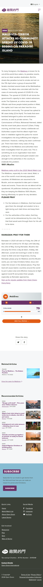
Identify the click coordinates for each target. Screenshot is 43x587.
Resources (5, 530)
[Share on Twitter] (18, 342)
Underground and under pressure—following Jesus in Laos (13, 425)
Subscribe (9, 488)
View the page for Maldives (11, 381)
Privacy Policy (36, 575)
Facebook (29, 508)
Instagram (29, 511)
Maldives (24, 71)
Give (3, 536)
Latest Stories (6, 517)
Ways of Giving (7, 539)
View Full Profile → (21, 321)
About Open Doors (8, 514)
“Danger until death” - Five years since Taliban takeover (13, 404)
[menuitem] (35, 4)
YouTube (29, 514)
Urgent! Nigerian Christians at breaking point (12, 446)
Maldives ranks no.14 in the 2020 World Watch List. (21, 170)
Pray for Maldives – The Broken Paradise (12, 372)
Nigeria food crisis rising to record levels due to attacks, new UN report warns (13, 415)
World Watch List (7, 511)
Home (4, 508)
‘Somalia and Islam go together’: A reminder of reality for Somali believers (13, 436)
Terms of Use (25, 575)
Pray (3, 533)
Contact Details (7, 563)
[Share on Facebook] (24, 342)
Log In (39, 580)
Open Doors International (10, 565)
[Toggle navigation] (39, 10)
